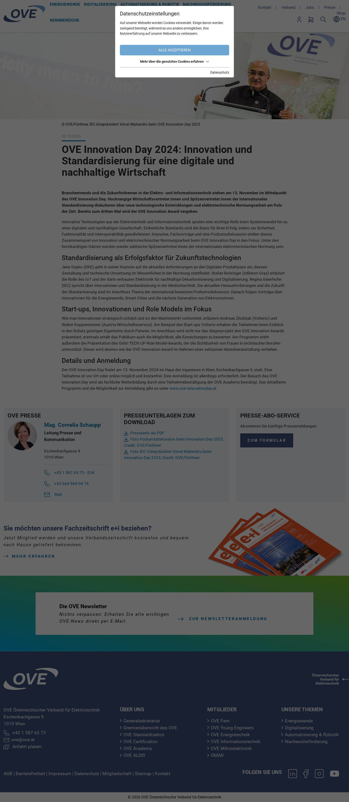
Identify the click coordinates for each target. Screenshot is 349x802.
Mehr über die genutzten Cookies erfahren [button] (172, 61)
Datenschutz (219, 72)
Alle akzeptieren (174, 50)
